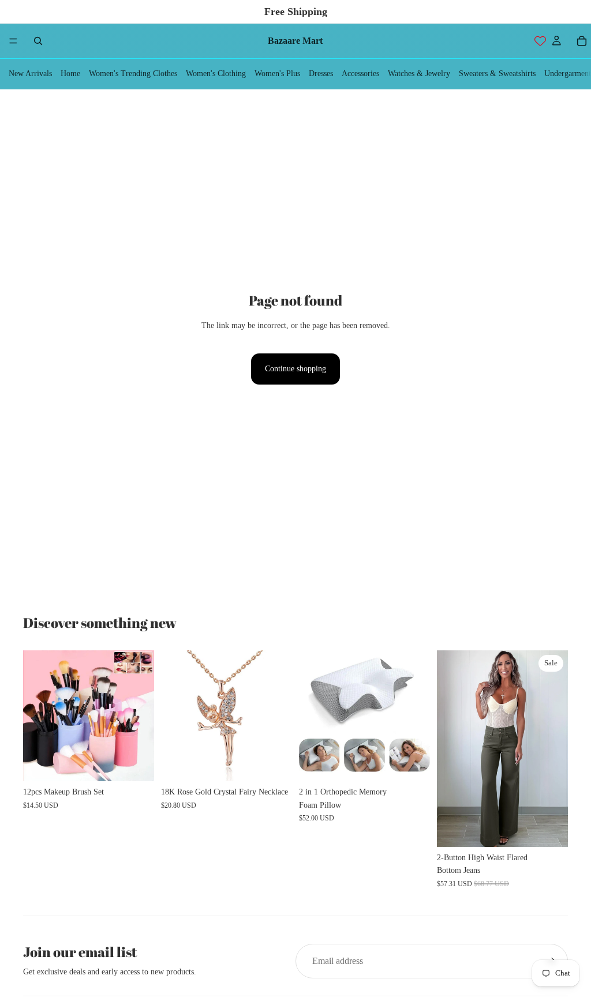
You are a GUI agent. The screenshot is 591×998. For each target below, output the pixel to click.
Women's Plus (277, 73)
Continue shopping (295, 368)
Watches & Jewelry (419, 73)
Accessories (360, 73)
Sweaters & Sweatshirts (497, 73)
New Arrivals (30, 73)
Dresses (321, 73)
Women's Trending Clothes (133, 73)
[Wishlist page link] (540, 41)
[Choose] (136, 763)
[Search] (38, 41)
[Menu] (13, 41)
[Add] (274, 763)
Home (70, 73)
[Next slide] (141, 716)
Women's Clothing (216, 73)
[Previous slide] (35, 716)
